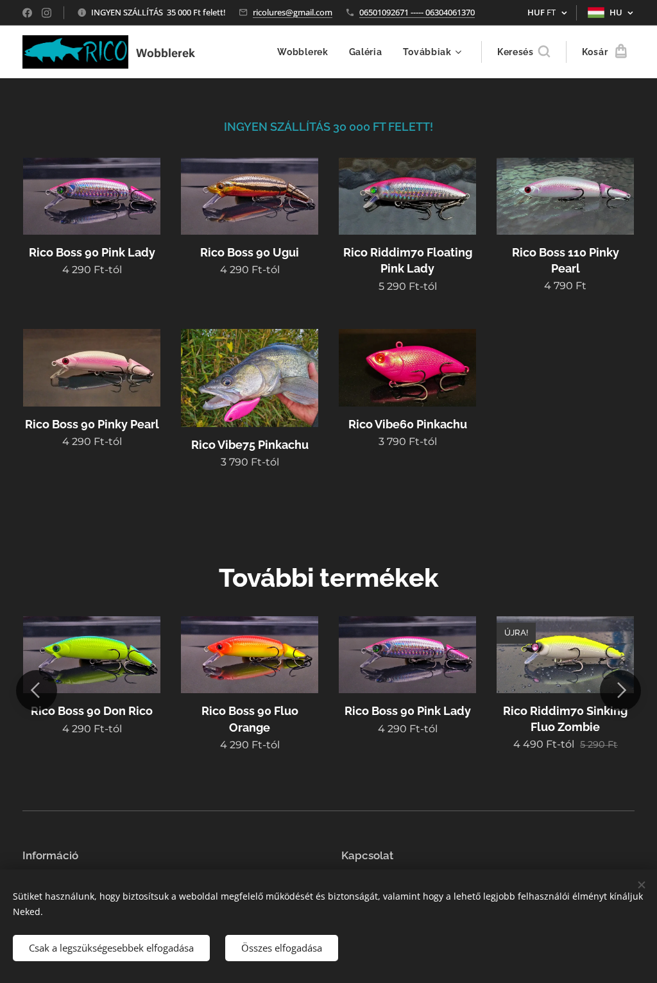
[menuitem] (306, 52)
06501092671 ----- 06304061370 (417, 12)
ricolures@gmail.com (292, 12)
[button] (523, 52)
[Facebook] (27, 13)
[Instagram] (46, 13)
